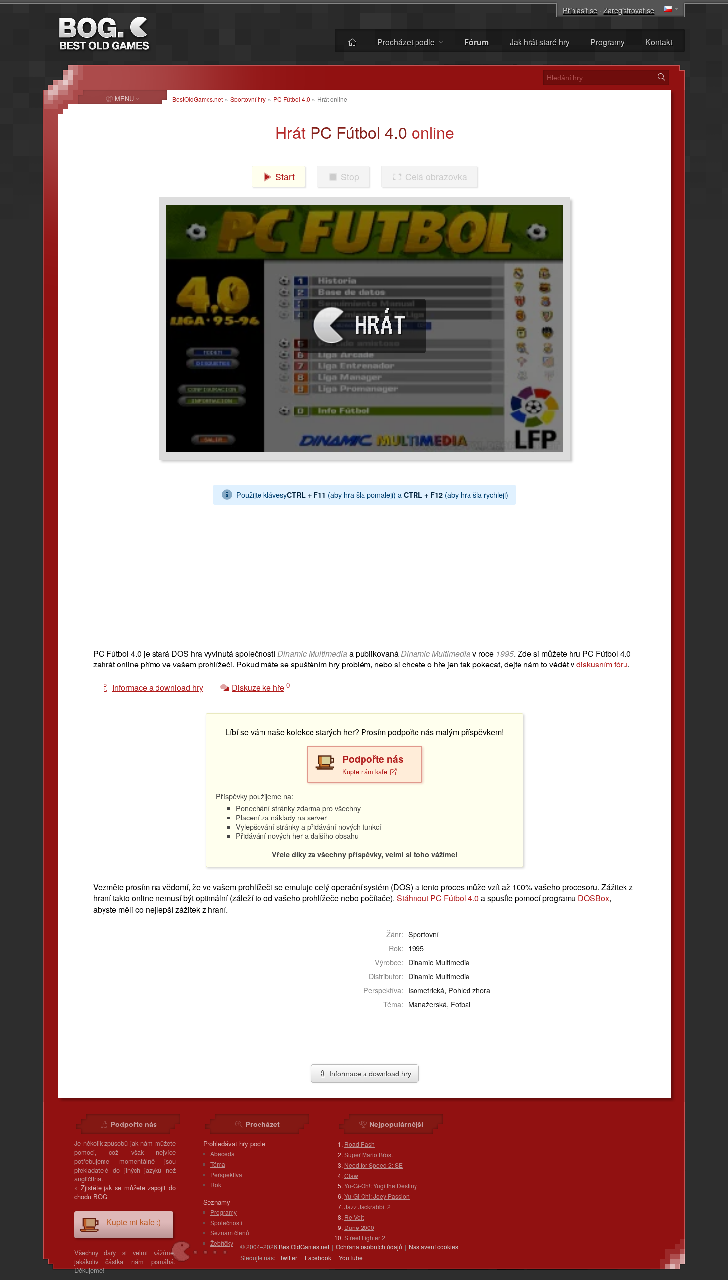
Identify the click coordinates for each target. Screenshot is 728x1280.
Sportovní (423, 934)
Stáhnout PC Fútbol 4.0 (438, 898)
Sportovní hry (248, 99)
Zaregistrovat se (628, 10)
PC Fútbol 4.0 (291, 99)
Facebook (318, 1257)
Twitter (288, 1257)
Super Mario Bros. (368, 1154)
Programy (607, 42)
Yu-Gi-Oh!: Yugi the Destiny (380, 1185)
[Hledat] (661, 77)
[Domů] (352, 41)
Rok (215, 1184)
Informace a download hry (369, 1073)
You (351, 1257)
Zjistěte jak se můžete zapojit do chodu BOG (125, 1192)
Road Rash (359, 1144)
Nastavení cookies (433, 1246)
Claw (351, 1175)
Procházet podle (407, 42)
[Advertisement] (360, 574)
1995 (416, 948)
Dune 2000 (359, 1227)
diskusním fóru (601, 664)
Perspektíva (226, 1174)
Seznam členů (229, 1233)
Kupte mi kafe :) (133, 1222)
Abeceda (222, 1153)
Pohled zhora (469, 990)
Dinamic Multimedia (438, 962)
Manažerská (427, 1004)
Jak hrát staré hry (540, 42)
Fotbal (460, 1004)
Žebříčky (221, 1243)
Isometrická (426, 990)
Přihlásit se (580, 10)
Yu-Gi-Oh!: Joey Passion (377, 1196)
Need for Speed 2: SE (373, 1165)
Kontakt (658, 42)
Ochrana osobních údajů (369, 1246)
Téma (217, 1164)
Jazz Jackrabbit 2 (367, 1206)
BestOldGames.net (197, 99)
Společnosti (226, 1222)
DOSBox (593, 898)
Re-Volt (354, 1217)
